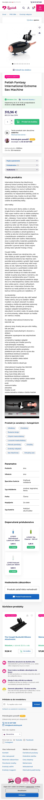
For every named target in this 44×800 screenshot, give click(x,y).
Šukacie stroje (13, 432)
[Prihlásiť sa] (28, 8)
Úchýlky (30, 444)
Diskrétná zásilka (29, 756)
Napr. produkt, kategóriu (17, 28)
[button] (23, 8)
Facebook (29, 740)
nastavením (30, 787)
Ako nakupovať (8, 756)
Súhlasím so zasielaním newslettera (14, 709)
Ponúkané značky (9, 763)
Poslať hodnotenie (23, 597)
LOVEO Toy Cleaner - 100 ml (31, 538)
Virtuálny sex (29, 453)
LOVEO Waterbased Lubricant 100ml (13, 538)
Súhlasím (22, 795)
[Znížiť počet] (11, 123)
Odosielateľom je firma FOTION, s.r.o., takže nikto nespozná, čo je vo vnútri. (23, 665)
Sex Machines (13, 453)
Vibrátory (11, 428)
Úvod (4, 14)
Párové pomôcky (14, 444)
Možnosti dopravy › (28, 99)
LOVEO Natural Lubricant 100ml (13, 564)
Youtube (19, 740)
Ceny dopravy (28, 760)
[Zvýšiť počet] (11, 120)
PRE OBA (13, 14)
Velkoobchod (28, 766)
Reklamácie (27, 763)
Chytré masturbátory (16, 436)
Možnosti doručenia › (18, 135)
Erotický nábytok (26, 14)
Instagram (9, 742)
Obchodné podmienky (31, 770)
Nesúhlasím (22, 790)
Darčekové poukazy (30, 753)
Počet (7, 122)
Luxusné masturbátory (17, 440)
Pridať (14, 547)
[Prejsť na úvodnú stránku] (9, 8)
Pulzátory (24, 428)
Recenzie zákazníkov (10, 760)
